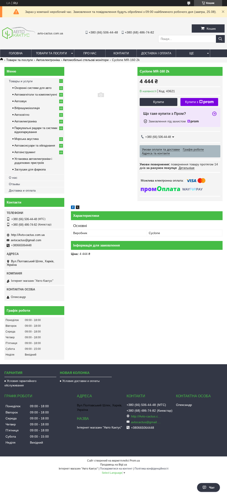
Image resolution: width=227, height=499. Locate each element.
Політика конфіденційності (151, 468)
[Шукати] (220, 39)
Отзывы (14, 184)
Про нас (89, 53)
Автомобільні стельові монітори (86, 60)
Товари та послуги (51, 53)
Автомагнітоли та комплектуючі (35, 94)
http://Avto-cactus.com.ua (28, 235)
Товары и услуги (21, 81)
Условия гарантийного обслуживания (20, 383)
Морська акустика (26, 139)
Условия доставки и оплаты (81, 381)
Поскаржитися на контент (116, 468)
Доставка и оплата (22, 190)
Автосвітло (21, 114)
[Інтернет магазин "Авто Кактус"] (18, 38)
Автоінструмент (24, 152)
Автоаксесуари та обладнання (34, 145)
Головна (16, 53)
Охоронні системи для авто (32, 88)
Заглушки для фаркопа (30, 169)
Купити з (191, 102)
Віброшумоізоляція (27, 108)
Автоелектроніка (48, 60)
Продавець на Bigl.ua (113, 464)
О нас (13, 177)
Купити (158, 102)
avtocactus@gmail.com (26, 240)
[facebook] (73, 208)
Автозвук (20, 101)
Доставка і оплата (156, 53)
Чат (212, 487)
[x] (77, 208)
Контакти (121, 53)
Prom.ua (135, 460)
